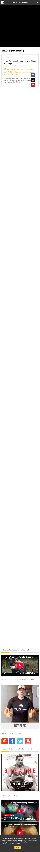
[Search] (37, 2)
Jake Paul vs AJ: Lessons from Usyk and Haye (20, 62)
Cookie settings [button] (8, 847)
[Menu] (2, 2)
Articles (6, 58)
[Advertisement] (20, 26)
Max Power (7, 66)
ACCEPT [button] (18, 847)
